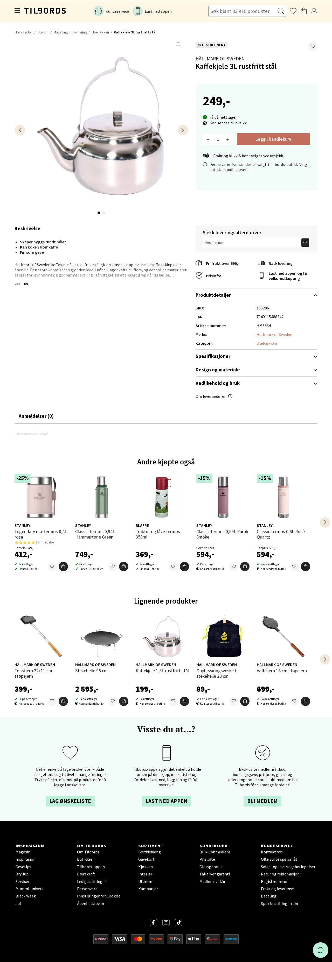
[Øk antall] (228, 139)
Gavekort (146, 859)
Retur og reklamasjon (280, 873)
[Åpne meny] (18, 11)
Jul (18, 903)
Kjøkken (145, 866)
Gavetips (23, 866)
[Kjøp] (63, 566)
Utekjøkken (100, 32)
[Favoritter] (52, 566)
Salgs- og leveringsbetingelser (288, 866)
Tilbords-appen (91, 866)
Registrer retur (274, 881)
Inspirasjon (26, 859)
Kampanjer (148, 888)
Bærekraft (86, 873)
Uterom (43, 32)
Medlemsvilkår (212, 881)
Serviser (23, 881)
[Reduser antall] (208, 139)
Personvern (87, 888)
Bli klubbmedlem (214, 851)
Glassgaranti (210, 866)
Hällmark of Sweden (220, 58)
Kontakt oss (272, 851)
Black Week (26, 896)
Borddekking (149, 851)
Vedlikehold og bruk (218, 383)
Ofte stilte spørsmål (279, 859)
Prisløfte (213, 275)
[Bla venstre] (20, 130)
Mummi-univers (29, 888)
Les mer (22, 283)
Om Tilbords (88, 851)
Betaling (268, 896)
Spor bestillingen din (279, 903)
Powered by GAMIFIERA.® (32, 434)
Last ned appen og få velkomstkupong (288, 276)
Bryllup (22, 873)
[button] (312, 46)
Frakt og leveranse (277, 888)
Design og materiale (218, 369)
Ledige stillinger (91, 881)
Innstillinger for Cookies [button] (99, 896)
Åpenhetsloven (90, 903)
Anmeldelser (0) (36, 416)
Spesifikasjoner (213, 356)
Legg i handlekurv (273, 139)
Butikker (84, 859)
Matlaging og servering (70, 32)
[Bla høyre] (183, 130)
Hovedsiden (23, 32)
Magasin (23, 851)
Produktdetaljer (213, 295)
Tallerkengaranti (214, 873)
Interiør (145, 873)
